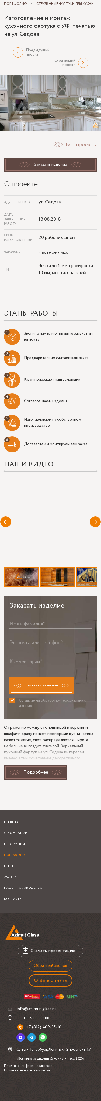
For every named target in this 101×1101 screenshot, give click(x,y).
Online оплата (50, 980)
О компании (16, 833)
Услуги (10, 877)
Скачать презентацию (53, 951)
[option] (50, 103)
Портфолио (15, 855)
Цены (8, 866)
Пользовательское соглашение (27, 1070)
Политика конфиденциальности (28, 1066)
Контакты (13, 899)
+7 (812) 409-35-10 (43, 1027)
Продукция (14, 844)
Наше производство (23, 888)
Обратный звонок (50, 965)
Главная (11, 822)
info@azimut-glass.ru (36, 1009)
